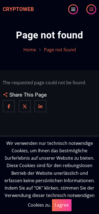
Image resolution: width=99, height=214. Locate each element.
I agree (62, 205)
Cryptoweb (18, 9)
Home (29, 50)
